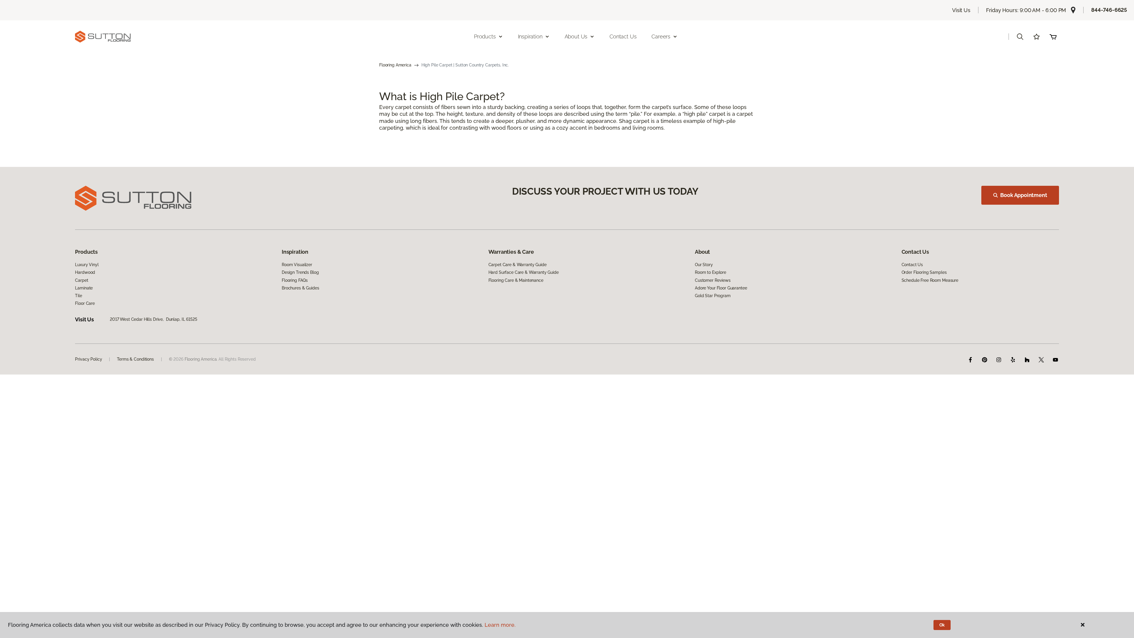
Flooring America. (201, 359)
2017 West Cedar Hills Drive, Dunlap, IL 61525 (153, 319)
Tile (78, 295)
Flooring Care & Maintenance (515, 280)
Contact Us (623, 36)
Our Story (704, 264)
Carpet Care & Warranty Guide (517, 264)
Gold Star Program (713, 295)
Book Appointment (1023, 195)
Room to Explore (710, 272)
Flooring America (395, 65)
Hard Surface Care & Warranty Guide (523, 272)
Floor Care (85, 303)
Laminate (84, 288)
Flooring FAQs (295, 280)
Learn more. (500, 625)
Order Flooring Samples (924, 272)
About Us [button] (576, 36)
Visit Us (961, 10)
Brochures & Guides (300, 288)
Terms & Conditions (135, 359)
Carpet (81, 280)
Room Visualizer (297, 264)
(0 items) (1053, 36)
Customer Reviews (713, 280)
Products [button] (485, 36)
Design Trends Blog (300, 272)
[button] (1020, 37)
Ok (942, 625)
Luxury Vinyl (86, 264)
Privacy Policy (88, 359)
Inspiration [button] (530, 36)
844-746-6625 (1109, 10)
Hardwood (85, 272)
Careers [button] (660, 36)
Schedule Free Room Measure (930, 280)
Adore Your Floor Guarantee (721, 288)
